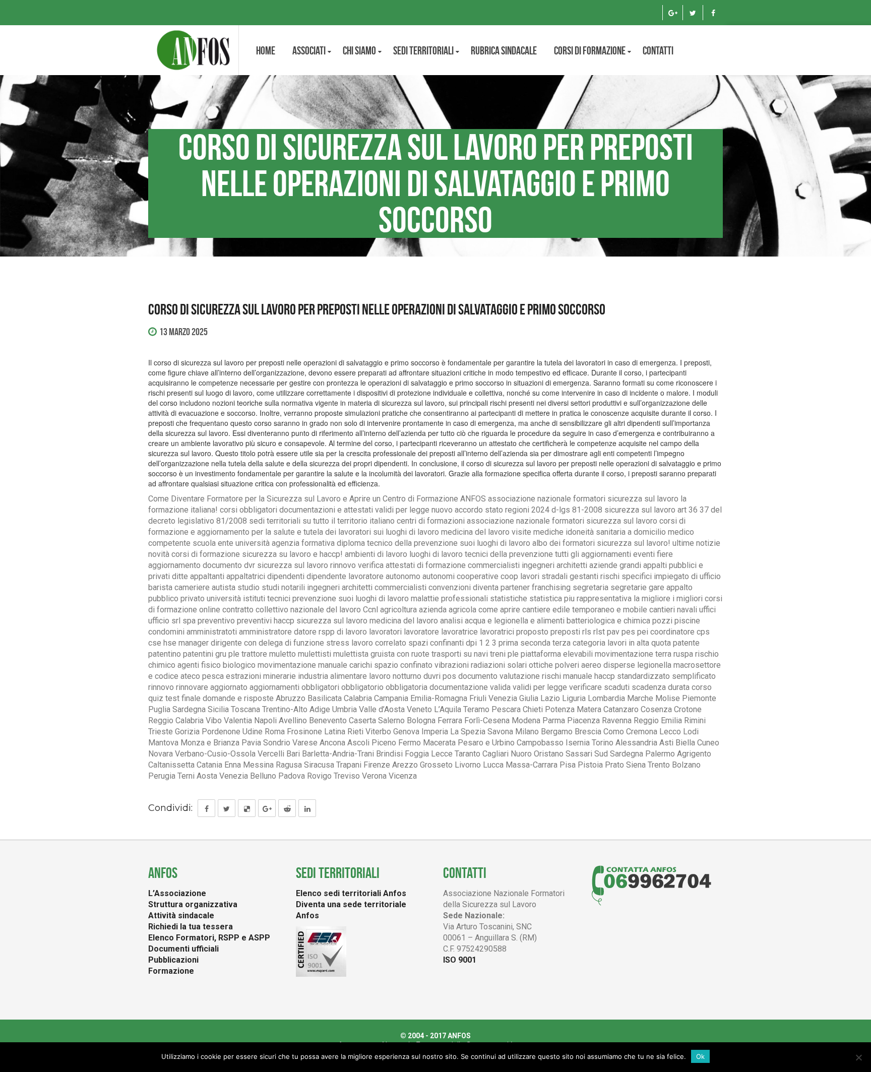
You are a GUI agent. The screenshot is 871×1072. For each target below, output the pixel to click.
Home (265, 50)
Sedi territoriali (423, 50)
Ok (700, 1056)
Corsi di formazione (590, 50)
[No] (858, 1057)
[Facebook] (713, 13)
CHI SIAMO (359, 50)
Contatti (658, 50)
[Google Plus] (672, 13)
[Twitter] (693, 13)
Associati (309, 50)
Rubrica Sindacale (504, 50)
